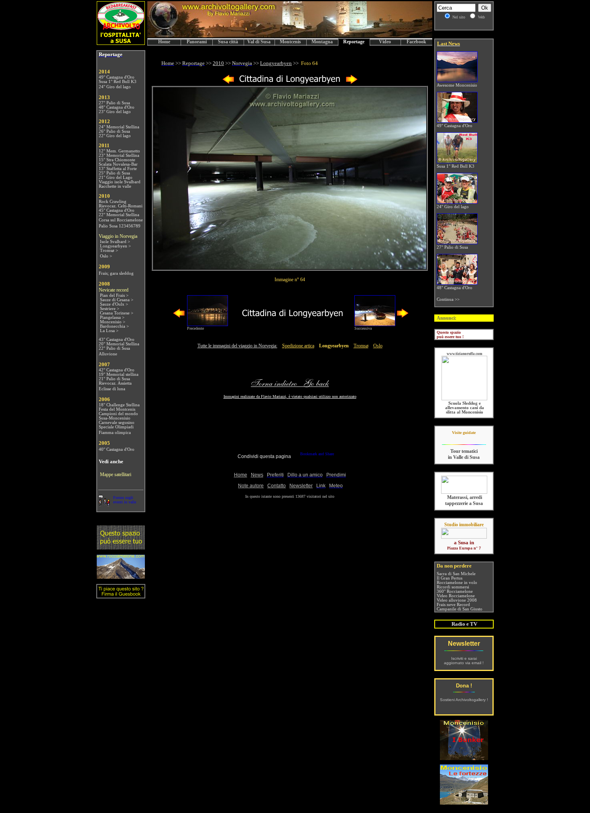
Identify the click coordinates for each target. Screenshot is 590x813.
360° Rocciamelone (455, 591)
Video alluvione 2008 (457, 600)
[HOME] (289, 36)
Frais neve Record (453, 604)
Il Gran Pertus (449, 578)
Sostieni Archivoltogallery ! (464, 699)
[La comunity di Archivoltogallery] (104, 504)
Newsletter (464, 643)
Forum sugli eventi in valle (124, 499)
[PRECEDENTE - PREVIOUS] (228, 82)
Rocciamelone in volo (457, 582)
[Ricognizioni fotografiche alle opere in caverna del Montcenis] (464, 757)
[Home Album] (290, 82)
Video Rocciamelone (456, 596)
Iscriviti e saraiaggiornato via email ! (464, 660)
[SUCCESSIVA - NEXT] (351, 82)
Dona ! (464, 686)
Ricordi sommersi (453, 587)
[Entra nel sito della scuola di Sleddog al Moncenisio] (464, 399)
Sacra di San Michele (456, 574)
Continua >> (448, 299)
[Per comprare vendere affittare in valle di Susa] (464, 537)
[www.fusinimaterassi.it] (464, 492)
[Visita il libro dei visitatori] (121, 595)
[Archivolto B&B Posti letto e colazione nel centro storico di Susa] (121, 42)
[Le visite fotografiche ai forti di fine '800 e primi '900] (464, 802)
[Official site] (463, 439)
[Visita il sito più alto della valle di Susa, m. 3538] (121, 576)
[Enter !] (121, 547)
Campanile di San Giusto (459, 609)
